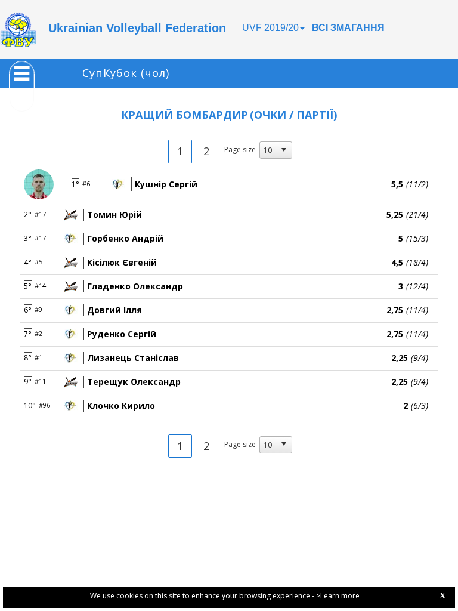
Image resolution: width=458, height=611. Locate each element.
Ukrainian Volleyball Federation (137, 28)
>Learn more (338, 596)
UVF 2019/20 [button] (270, 28)
